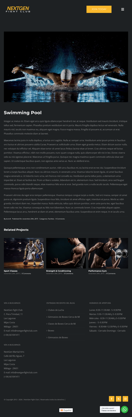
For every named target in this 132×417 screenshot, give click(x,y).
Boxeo (51, 330)
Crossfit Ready (100, 271)
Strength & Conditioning (21, 271)
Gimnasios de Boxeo (58, 337)
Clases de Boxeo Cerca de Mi (62, 323)
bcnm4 (8, 219)
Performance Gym (60, 271)
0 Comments (60, 219)
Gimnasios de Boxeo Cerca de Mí (64, 316)
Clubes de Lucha (56, 310)
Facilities (51, 219)
